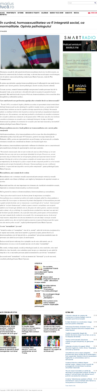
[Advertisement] (16, 275)
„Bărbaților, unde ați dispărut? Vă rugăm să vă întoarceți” (52, 349)
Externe (20, 13)
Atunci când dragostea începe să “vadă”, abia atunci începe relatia (47, 279)
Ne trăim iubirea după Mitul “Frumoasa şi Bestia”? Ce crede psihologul (46, 288)
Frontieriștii (11, 13)
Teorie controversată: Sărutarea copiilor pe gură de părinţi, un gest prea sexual (79, 341)
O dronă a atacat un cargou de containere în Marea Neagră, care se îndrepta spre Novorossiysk (78, 317)
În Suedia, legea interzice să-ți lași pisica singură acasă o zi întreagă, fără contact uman (31, 329)
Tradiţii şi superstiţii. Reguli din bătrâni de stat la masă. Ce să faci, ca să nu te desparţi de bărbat (80, 334)
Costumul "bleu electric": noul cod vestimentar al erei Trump (29, 350)
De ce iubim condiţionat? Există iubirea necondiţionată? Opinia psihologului (46, 270)
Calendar (44, 13)
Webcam (94, 13)
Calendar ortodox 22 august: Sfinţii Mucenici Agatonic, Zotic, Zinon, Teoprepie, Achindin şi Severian (80, 347)
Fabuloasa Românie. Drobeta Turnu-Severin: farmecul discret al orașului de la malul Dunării (79, 328)
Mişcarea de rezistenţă (17, 5)
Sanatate (68, 13)
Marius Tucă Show (56, 13)
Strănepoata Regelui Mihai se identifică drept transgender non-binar (9, 349)
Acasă (2, 13)
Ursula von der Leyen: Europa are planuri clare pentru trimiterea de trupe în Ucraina (53, 329)
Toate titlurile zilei (70, 385)
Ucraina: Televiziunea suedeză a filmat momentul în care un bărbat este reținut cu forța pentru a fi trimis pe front (80, 380)
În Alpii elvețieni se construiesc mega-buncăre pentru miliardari (78, 323)
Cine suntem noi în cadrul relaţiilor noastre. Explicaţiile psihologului (46, 303)
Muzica (76, 13)
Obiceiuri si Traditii (32, 13)
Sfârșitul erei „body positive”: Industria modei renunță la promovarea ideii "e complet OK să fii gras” (9, 329)
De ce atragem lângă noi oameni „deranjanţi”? (51, 296)
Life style (13, 312)
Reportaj (3, 15)
